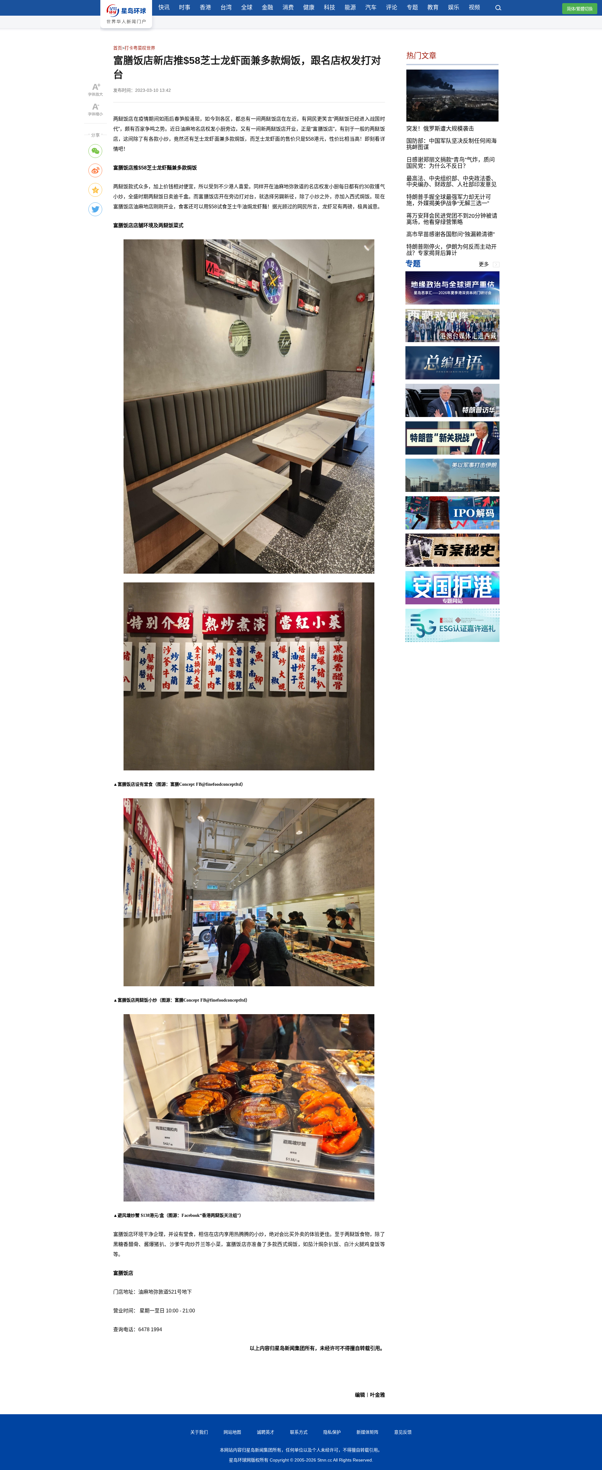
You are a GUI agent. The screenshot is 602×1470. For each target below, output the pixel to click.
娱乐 (453, 7)
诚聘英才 (265, 1432)
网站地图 (232, 1432)
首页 (117, 47)
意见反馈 (403, 1432)
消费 (288, 7)
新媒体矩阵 (367, 1432)
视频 (474, 7)
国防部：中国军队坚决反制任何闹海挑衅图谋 (451, 144)
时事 (184, 7)
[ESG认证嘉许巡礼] (452, 640)
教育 (433, 7)
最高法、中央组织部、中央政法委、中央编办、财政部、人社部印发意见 (451, 181)
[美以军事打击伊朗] (452, 490)
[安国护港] (452, 602)
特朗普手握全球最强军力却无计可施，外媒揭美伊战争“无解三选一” (448, 200)
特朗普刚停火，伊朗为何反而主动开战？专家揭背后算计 (451, 250)
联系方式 (299, 1432)
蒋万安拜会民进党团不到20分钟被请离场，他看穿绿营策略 (451, 219)
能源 (350, 7)
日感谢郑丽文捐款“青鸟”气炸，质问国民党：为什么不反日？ (450, 163)
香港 (205, 7)
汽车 (371, 7)
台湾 (226, 7)
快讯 (164, 7)
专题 (412, 7)
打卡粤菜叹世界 (139, 47)
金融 (267, 7)
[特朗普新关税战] (452, 453)
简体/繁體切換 (580, 9)
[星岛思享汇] (452, 302)
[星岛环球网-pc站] (126, 29)
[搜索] (498, 8)
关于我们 (199, 1432)
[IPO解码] (452, 527)
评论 (391, 7)
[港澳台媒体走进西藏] (452, 340)
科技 (329, 7)
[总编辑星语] (452, 377)
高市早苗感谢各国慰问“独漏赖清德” (450, 234)
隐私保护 (332, 1432)
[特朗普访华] (452, 415)
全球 (246, 7)
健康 (308, 7)
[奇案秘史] (452, 565)
